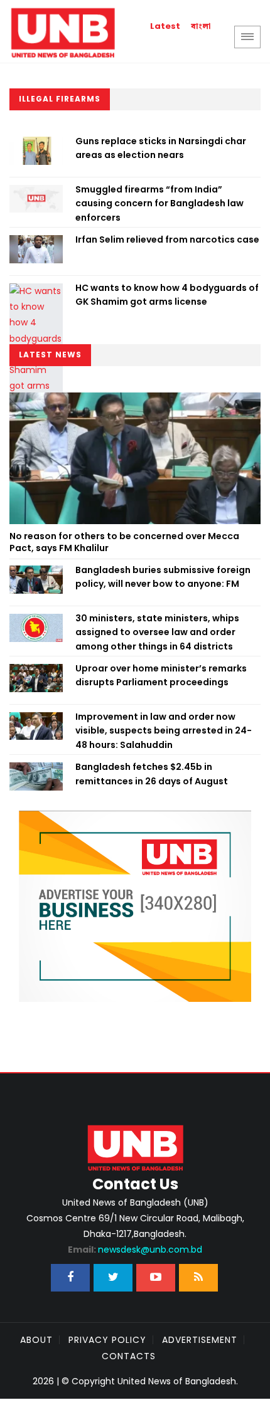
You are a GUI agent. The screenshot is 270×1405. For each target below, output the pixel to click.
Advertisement (199, 1340)
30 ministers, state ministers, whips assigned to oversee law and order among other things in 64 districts (157, 632)
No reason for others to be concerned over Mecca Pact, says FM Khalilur (124, 542)
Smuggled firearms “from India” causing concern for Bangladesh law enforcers (159, 203)
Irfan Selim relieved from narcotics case (167, 239)
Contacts (129, 1356)
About (36, 1340)
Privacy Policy (107, 1340)
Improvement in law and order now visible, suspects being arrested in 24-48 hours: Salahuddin (163, 730)
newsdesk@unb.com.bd (135, 1249)
